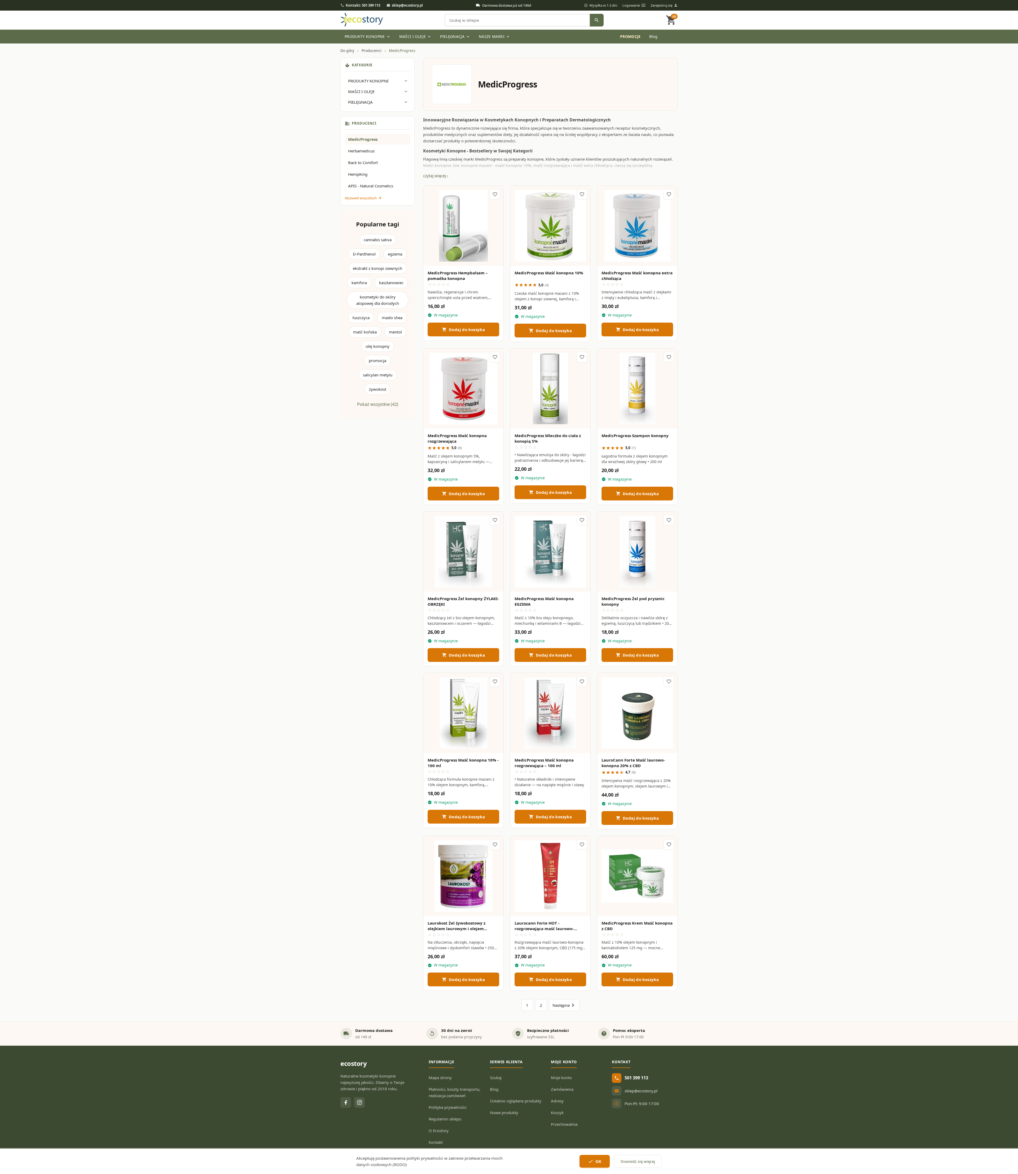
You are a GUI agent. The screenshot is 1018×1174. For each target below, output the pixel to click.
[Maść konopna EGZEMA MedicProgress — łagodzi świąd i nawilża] (550, 552)
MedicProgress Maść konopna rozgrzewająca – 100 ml (544, 762)
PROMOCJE (580, 36)
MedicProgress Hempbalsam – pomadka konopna (458, 275)
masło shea (392, 317)
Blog (653, 36)
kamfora (359, 282)
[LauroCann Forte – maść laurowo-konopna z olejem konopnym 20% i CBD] (637, 713)
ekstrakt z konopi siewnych (377, 268)
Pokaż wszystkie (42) (377, 404)
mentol (395, 332)
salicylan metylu (377, 374)
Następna (564, 1005)
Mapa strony (440, 1077)
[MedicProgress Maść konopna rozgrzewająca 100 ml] (550, 713)
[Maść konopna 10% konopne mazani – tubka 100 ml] (463, 713)
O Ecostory (439, 1130)
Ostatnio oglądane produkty (515, 1100)
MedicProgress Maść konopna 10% (549, 272)
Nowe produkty (504, 1112)
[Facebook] (345, 1102)
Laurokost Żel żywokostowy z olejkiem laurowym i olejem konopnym (456, 928)
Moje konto (561, 1077)
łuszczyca (361, 317)
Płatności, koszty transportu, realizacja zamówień (454, 1092)
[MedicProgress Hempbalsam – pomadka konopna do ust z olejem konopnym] (463, 226)
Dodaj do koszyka (463, 329)
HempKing (357, 174)
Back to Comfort (363, 162)
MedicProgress (363, 139)
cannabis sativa (378, 239)
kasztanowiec (391, 282)
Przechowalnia (564, 1124)
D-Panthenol (364, 254)
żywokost (377, 389)
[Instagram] (359, 1102)
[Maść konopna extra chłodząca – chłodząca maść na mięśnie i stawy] (637, 226)
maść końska (365, 332)
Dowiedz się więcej (638, 1161)
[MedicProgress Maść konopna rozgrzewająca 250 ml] (463, 389)
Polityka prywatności (448, 1107)
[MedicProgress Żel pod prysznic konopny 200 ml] (637, 552)
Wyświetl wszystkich (363, 198)
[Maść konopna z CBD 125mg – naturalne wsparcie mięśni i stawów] (637, 876)
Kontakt (436, 1142)
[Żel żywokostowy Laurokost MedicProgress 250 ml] (463, 876)
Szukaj (496, 1077)
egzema (395, 254)
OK (594, 1161)
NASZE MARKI (494, 36)
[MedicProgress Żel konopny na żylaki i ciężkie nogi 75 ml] (463, 552)
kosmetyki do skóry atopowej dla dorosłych (377, 300)
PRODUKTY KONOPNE (368, 36)
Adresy (557, 1100)
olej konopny (377, 346)
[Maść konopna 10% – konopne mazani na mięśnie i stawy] (550, 226)
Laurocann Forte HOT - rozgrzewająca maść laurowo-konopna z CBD (544, 928)
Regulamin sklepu (445, 1119)
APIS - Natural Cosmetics (370, 185)
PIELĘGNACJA (455, 36)
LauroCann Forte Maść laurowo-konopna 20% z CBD (633, 762)
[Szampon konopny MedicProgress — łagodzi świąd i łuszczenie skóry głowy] (637, 389)
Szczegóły (463, 257)
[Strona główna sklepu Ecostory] (361, 20)
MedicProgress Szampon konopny (635, 435)
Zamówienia (562, 1089)
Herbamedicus (361, 150)
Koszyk (557, 1112)
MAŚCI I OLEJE (415, 36)
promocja (377, 360)
